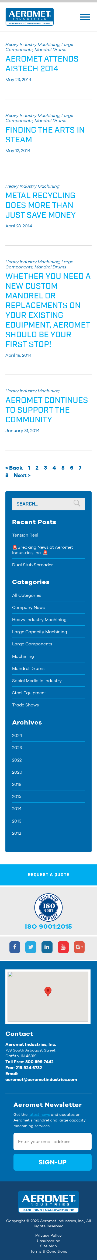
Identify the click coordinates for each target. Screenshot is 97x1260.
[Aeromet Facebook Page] (14, 947)
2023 (17, 747)
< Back (14, 467)
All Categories (26, 595)
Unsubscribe (48, 1241)
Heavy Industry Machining (39, 619)
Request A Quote (49, 875)
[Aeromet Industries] (29, 17)
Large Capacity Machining (39, 631)
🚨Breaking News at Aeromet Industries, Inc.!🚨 (42, 550)
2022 (17, 760)
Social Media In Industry (37, 680)
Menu (85, 17)
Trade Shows (25, 705)
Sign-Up (53, 1162)
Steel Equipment (29, 692)
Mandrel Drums (28, 668)
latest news (39, 1114)
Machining (23, 656)
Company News (28, 607)
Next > (22, 475)
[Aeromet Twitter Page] (30, 947)
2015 (16, 796)
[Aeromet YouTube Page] (63, 947)
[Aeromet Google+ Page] (79, 947)
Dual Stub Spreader (32, 564)
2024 (17, 735)
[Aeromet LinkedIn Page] (47, 947)
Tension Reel (25, 535)
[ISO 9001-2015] (48, 904)
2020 (17, 772)
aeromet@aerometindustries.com (41, 1079)
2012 (16, 833)
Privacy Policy (48, 1235)
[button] (48, 992)
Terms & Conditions (48, 1251)
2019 (17, 784)
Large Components (32, 643)
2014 (17, 808)
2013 (16, 821)
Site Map (48, 1246)
